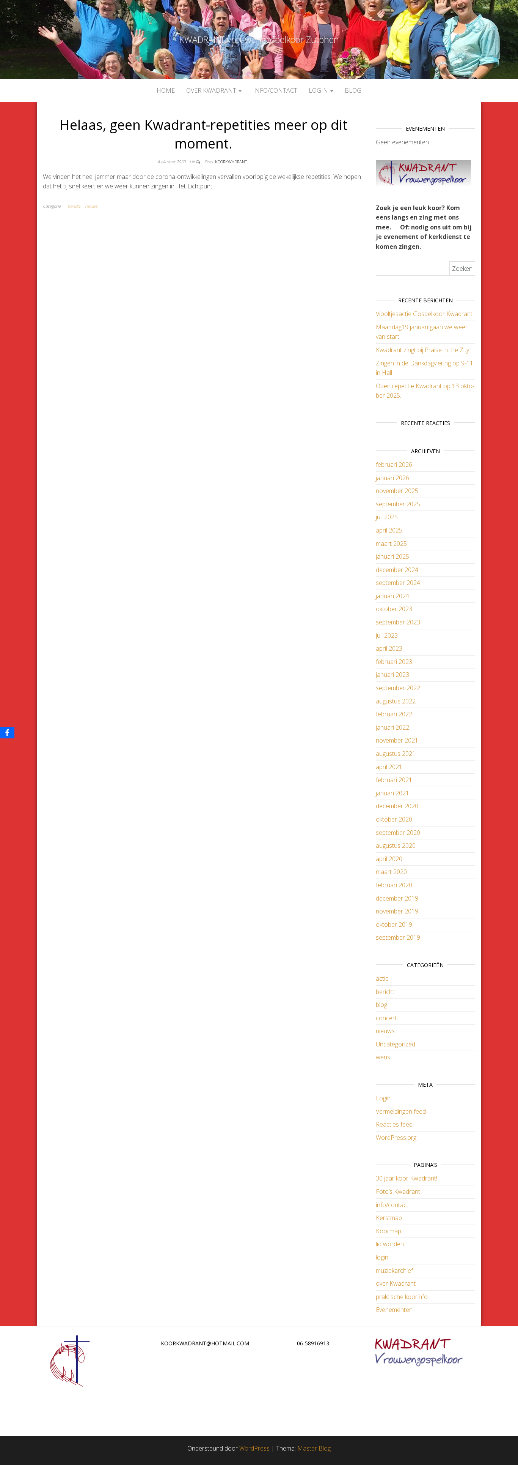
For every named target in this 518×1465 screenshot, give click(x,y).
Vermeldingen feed (401, 1111)
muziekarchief (394, 1270)
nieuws (91, 206)
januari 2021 (392, 793)
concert (386, 1018)
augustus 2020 (396, 845)
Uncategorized (395, 1044)
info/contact (275, 90)
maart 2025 (391, 543)
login (319, 90)
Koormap (388, 1231)
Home (166, 90)
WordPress (254, 1448)
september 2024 (398, 582)
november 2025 (397, 491)
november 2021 (397, 740)
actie (382, 978)
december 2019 (397, 898)
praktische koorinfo (402, 1297)
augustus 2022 (396, 701)
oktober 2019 (394, 924)
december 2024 (397, 570)
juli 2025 (387, 517)
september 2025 (398, 504)
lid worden (390, 1244)
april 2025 (389, 530)
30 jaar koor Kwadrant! (406, 1178)
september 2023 (398, 622)
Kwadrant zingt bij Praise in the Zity (422, 350)
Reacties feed (394, 1124)
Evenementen (394, 1309)
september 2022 (398, 688)
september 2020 (398, 832)
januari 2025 (392, 556)
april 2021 (389, 767)
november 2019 (397, 911)
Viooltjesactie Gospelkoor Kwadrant (424, 314)
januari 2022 (392, 727)
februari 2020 (394, 885)
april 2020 (389, 859)
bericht (73, 206)
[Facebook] (7, 732)
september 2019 (398, 937)
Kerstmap (389, 1218)
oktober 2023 (394, 609)
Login (383, 1098)
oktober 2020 (394, 819)
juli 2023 (387, 635)
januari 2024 (392, 596)
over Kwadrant (212, 90)
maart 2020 (391, 872)
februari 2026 (394, 464)
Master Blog (314, 1448)
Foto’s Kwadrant (398, 1191)
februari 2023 (394, 661)
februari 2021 (394, 780)
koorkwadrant (231, 161)
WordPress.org (396, 1137)
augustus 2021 (396, 753)
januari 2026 (392, 478)
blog (353, 90)
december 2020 (397, 806)
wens (383, 1057)
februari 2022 (394, 714)
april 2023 (389, 648)
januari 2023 (392, 674)
